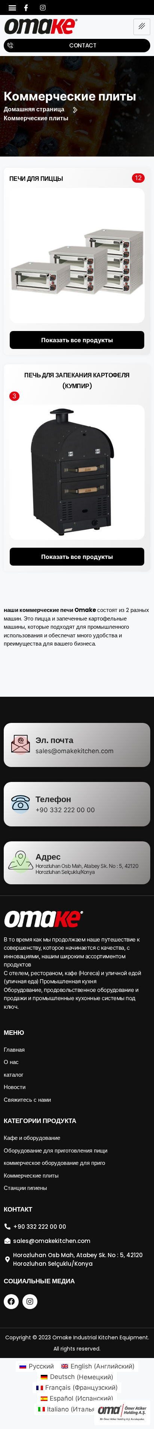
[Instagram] (42, 7)
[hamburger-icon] (141, 27)
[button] (12, 7)
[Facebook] (25, 7)
